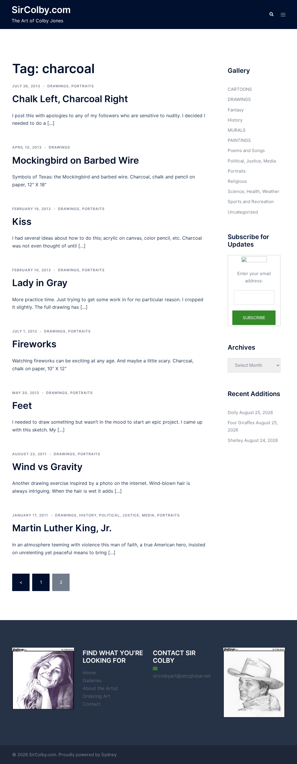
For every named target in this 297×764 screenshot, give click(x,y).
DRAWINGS (58, 86)
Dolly (233, 412)
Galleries (92, 680)
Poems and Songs (246, 150)
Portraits (82, 86)
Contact (91, 704)
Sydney (109, 754)
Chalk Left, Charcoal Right (70, 98)
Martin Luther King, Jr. (62, 528)
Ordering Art (96, 696)
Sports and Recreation (251, 201)
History (87, 515)
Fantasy (236, 110)
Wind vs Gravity (47, 466)
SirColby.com (41, 9)
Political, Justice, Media (127, 515)
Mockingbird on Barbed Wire (75, 160)
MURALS (237, 130)
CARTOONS (240, 89)
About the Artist (100, 688)
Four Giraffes (241, 422)
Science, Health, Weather (253, 191)
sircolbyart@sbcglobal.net (182, 676)
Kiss (22, 221)
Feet (22, 405)
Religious (237, 181)
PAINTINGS (239, 140)
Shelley (235, 440)
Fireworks (34, 344)
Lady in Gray (39, 282)
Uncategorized (243, 212)
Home (89, 673)
